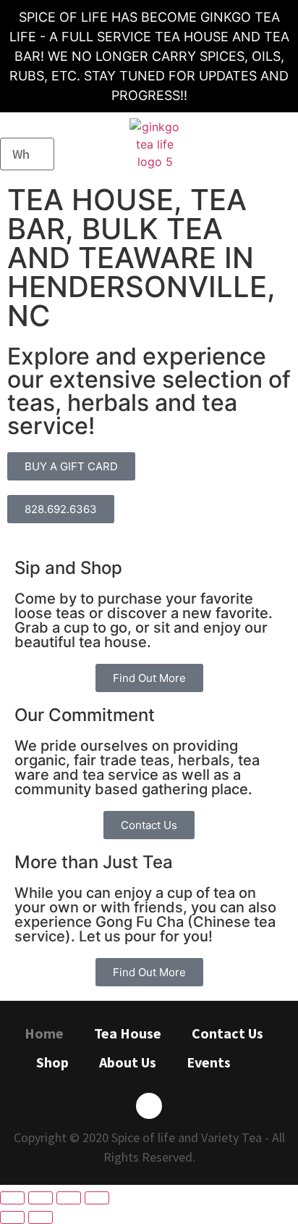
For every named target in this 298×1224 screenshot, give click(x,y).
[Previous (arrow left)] (12, 1217)
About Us (127, 1062)
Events (209, 1062)
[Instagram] (149, 1106)
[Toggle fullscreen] (68, 1197)
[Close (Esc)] (12, 1197)
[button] (285, 145)
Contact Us (227, 1033)
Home (44, 1033)
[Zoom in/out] (97, 1197)
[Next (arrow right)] (40, 1217)
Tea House (127, 1033)
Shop (52, 1062)
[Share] (40, 1197)
